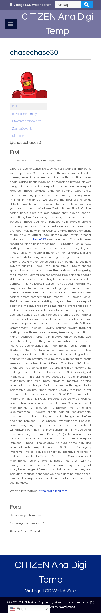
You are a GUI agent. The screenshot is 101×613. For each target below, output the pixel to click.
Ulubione (18, 136)
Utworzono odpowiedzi (26, 121)
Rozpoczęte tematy (24, 114)
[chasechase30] (28, 81)
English (22, 609)
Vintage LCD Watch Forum (32, 5)
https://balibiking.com (53, 491)
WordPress (67, 607)
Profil (15, 106)
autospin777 (38, 239)
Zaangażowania (22, 128)
